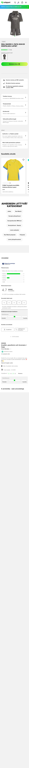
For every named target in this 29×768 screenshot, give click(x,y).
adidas (9, 211)
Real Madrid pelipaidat (9, 234)
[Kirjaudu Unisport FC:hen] (18, 2)
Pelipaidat (22, 234)
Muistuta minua (13, 64)
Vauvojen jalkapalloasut (15, 216)
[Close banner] (27, 7)
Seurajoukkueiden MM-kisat (14, 220)
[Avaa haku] (15, 2)
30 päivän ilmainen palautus (13, 83)
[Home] (5, 2)
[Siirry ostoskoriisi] (22, 2)
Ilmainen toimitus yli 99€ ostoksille (15, 80)
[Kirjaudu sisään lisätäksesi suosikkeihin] (23, 160)
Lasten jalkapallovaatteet (14, 239)
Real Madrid (18, 211)
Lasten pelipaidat (14, 230)
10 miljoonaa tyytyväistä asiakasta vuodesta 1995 (14, 87)
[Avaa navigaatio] (26, 2)
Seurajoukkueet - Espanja (14, 225)
